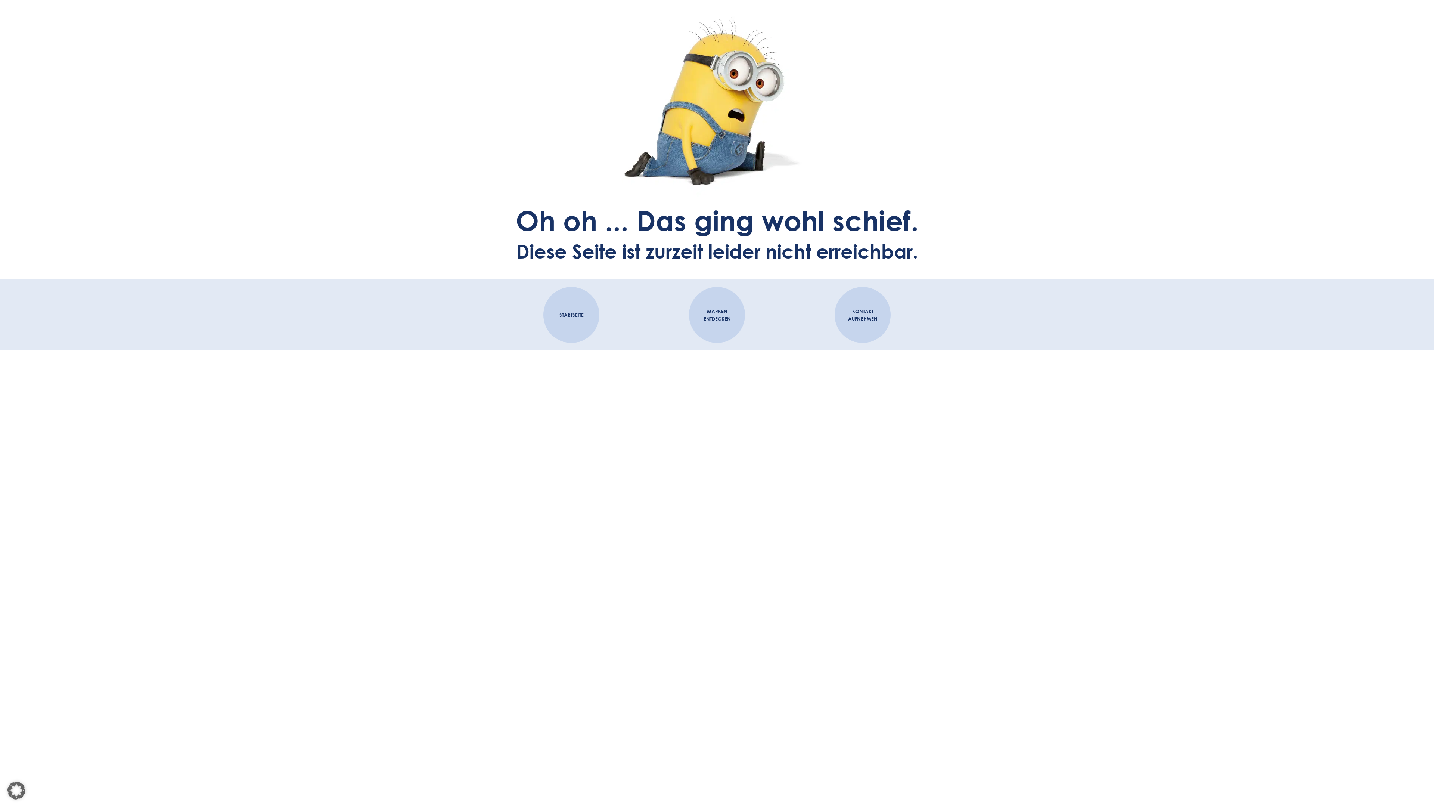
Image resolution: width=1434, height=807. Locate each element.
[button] (16, 790)
